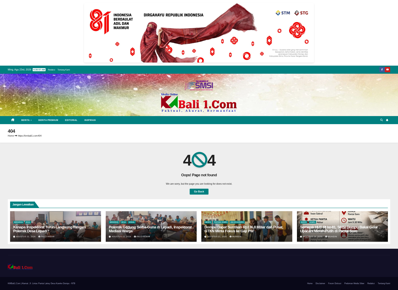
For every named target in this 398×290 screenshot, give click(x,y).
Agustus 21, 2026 (217, 237)
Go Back (199, 191)
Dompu (312, 222)
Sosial (132, 222)
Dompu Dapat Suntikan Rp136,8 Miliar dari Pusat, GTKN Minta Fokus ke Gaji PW (243, 229)
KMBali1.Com (14, 283)
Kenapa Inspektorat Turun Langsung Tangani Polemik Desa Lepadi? (49, 229)
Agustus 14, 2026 (313, 237)
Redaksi (51, 70)
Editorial (71, 120)
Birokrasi (18, 222)
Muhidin (236, 237)
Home (11, 135)
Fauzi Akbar (48, 237)
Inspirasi (90, 120)
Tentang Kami (64, 70)
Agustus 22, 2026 (26, 237)
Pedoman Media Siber (354, 283)
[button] (381, 120)
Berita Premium (48, 120)
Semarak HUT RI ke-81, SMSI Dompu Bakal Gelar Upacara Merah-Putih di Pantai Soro (339, 229)
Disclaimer (320, 283)
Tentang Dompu (220, 222)
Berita (25, 120)
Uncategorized (237, 222)
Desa (28, 222)
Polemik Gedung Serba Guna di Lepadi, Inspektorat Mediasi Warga (150, 229)
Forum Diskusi (334, 283)
